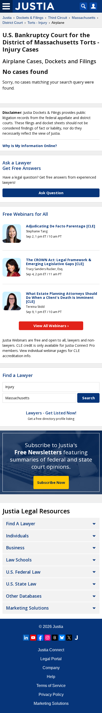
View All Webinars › (51, 325)
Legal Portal (51, 659)
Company (51, 668)
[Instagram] (48, 638)
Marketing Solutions (27, 608)
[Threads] (55, 638)
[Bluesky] (62, 638)
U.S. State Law (21, 584)
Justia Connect (51, 650)
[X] (69, 638)
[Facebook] (40, 638)
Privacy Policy (51, 694)
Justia (58, 626)
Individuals (17, 536)
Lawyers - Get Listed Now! (51, 413)
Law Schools (19, 560)
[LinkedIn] (26, 638)
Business (15, 548)
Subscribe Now (51, 482)
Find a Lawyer (17, 375)
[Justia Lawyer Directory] (76, 638)
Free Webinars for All (25, 214)
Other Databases (24, 596)
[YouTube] (33, 638)
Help (51, 677)
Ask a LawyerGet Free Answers (21, 165)
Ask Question (51, 192)
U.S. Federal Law (23, 572)
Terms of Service (51, 685)
